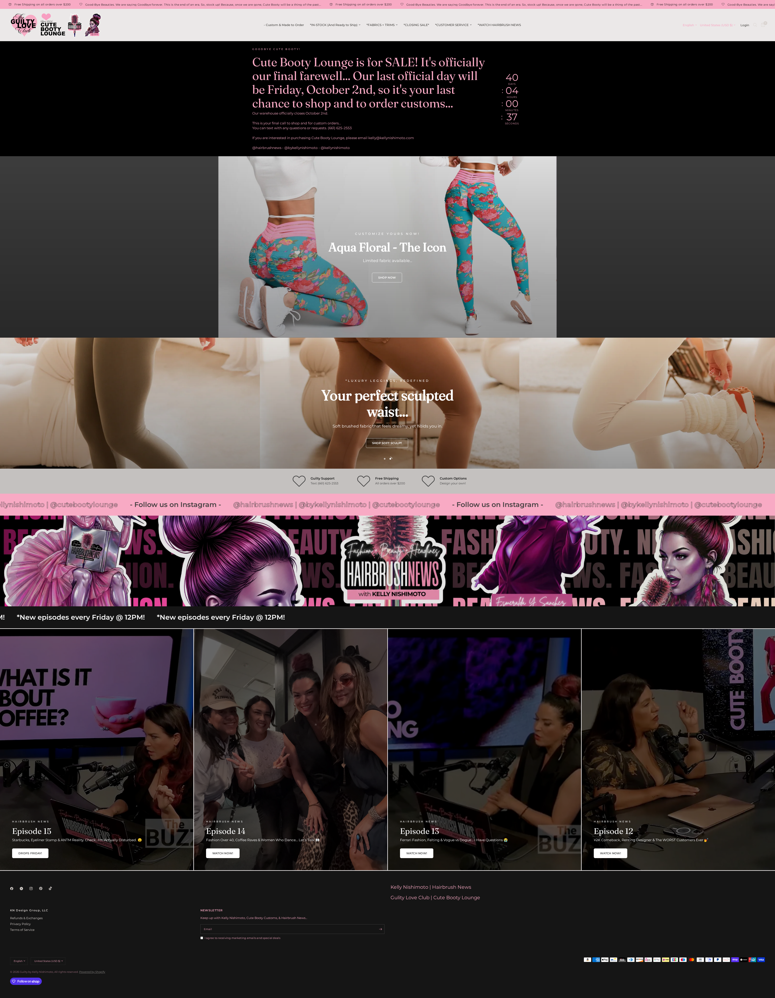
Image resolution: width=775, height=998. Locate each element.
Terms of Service (22, 930)
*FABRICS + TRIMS (381, 25)
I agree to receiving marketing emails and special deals (242, 938)
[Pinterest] (43, 888)
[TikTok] (53, 888)
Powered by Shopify (92, 971)
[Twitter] (24, 888)
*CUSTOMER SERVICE (452, 25)
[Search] (755, 25)
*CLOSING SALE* (416, 25)
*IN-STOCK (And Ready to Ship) (333, 25)
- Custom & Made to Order (284, 25)
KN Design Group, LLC (29, 910)
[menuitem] (284, 25)
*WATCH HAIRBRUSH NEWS (499, 25)
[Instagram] (33, 888)
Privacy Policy (20, 924)
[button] (387, 277)
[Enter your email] (380, 929)
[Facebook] (14, 888)
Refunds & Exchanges (26, 918)
